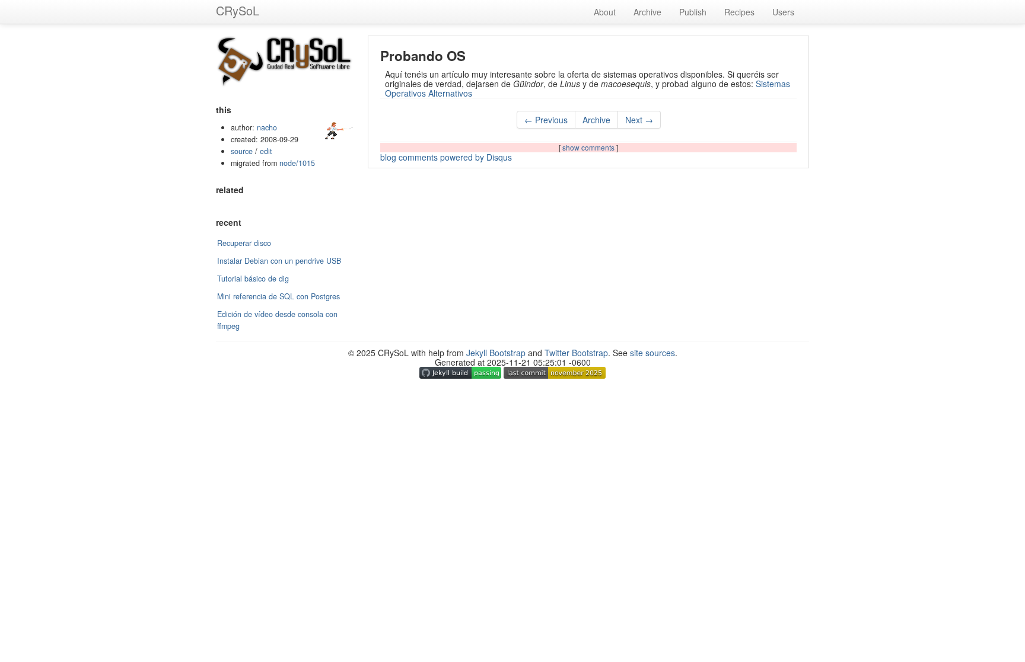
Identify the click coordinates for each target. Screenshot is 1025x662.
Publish (692, 12)
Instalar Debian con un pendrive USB (279, 260)
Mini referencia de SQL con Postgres (278, 296)
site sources (652, 353)
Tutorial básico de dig (253, 278)
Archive (647, 12)
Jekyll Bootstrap (496, 353)
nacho (267, 127)
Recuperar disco (244, 243)
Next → (639, 120)
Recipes (739, 12)
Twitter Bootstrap (576, 353)
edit (266, 151)
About (605, 12)
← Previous (546, 120)
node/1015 (297, 163)
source (242, 151)
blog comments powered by (446, 157)
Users (783, 12)
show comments (589, 147)
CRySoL (237, 10)
